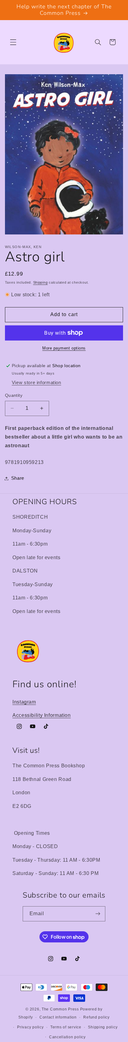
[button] (13, 42)
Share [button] (17, 478)
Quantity (13, 395)
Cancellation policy (67, 1037)
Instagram (24, 702)
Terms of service (65, 1027)
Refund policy (96, 1017)
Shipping (40, 282)
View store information (36, 382)
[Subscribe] (98, 913)
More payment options (64, 348)
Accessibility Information (41, 715)
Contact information (58, 1017)
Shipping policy (102, 1027)
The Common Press (60, 1009)
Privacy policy (30, 1027)
